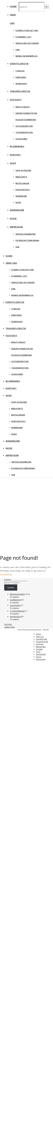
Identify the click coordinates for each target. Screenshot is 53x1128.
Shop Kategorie (23, 170)
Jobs (18, 50)
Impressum (16, 226)
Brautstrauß (23, 107)
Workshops (21, 83)
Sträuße (20, 71)
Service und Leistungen (27, 43)
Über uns (11, 263)
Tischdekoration (24, 132)
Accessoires (21, 139)
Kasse (18, 202)
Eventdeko (21, 77)
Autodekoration (24, 126)
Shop (13, 163)
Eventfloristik (19, 63)
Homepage (6, 574)
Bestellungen (22, 183)
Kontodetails (23, 189)
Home (13, 6)
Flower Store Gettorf (27, 30)
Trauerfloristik (20, 91)
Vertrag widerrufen (25, 234)
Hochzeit (16, 99)
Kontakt (15, 154)
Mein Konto (21, 177)
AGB (17, 247)
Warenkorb (21, 196)
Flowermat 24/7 (23, 37)
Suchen (7, 579)
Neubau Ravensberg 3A (27, 56)
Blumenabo (17, 146)
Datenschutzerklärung (27, 240)
